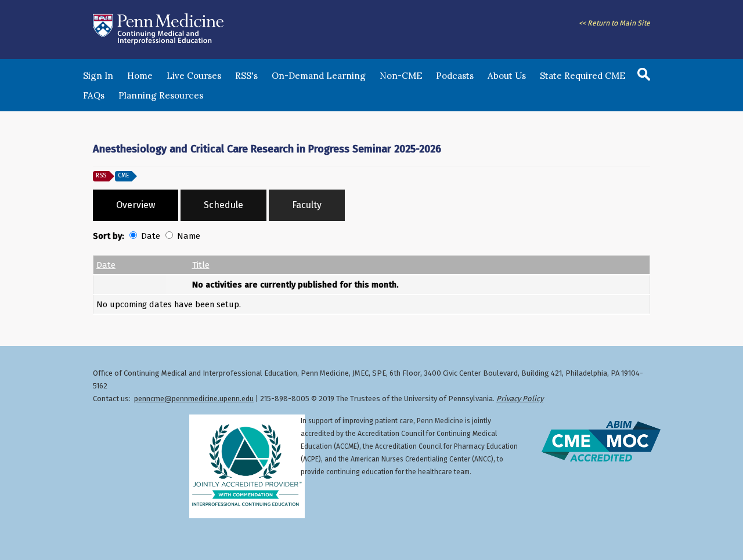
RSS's (246, 75)
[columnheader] (129, 265)
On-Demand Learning (319, 75)
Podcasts (455, 75)
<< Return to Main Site (614, 23)
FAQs (93, 95)
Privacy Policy (519, 398)
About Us (507, 75)
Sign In (98, 75)
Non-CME (401, 75)
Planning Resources (160, 95)
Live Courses (194, 75)
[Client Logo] (158, 44)
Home (140, 75)
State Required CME (582, 75)
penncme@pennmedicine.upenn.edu (194, 398)
